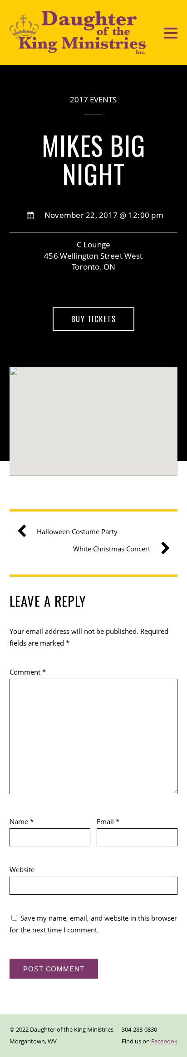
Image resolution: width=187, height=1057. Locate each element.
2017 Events (93, 99)
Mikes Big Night (94, 159)
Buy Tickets (93, 318)
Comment (28, 671)
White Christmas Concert (111, 548)
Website (22, 869)
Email (108, 821)
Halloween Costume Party (77, 531)
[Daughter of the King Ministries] (78, 49)
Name (22, 821)
